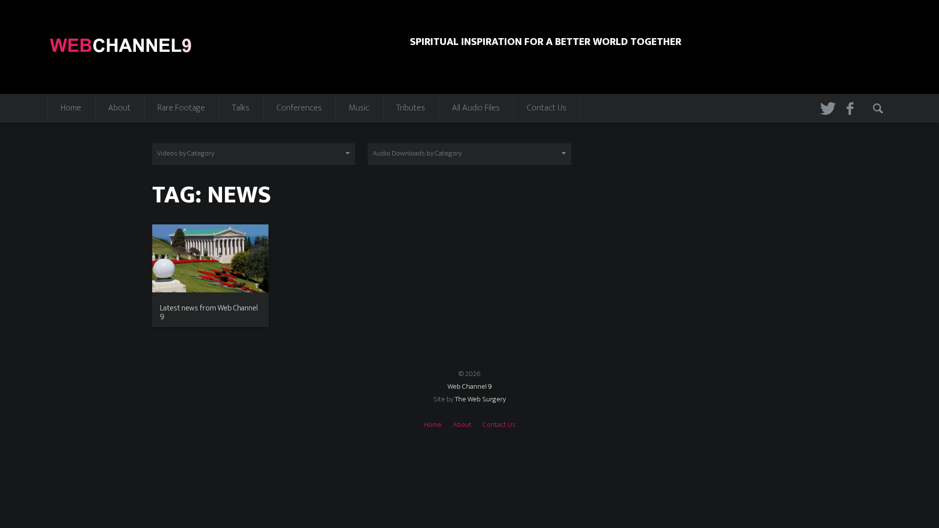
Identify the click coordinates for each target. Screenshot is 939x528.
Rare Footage (181, 108)
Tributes (410, 108)
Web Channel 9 (469, 386)
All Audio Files (476, 108)
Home (71, 108)
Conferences (299, 108)
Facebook (852, 108)
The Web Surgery (480, 399)
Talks (240, 108)
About (119, 108)
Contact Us (546, 108)
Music (359, 108)
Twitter (826, 108)
